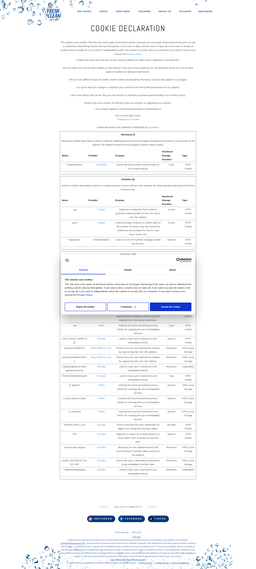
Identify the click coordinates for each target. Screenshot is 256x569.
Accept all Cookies (170, 306)
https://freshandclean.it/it (73, 543)
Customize (126, 306)
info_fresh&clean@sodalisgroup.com (128, 559)
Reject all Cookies (85, 306)
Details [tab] (128, 270)
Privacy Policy (84, 295)
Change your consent (128, 119)
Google (101, 209)
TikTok (101, 325)
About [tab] (172, 270)
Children (144, 11)
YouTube (101, 338)
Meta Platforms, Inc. (101, 348)
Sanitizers (123, 11)
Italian (137, 537)
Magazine (205, 11)
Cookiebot (153, 127)
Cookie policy (161, 563)
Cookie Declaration (180, 563)
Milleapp (185, 11)
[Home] (53, 12)
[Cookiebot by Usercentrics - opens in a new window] (178, 260)
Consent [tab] (83, 270)
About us (165, 11)
